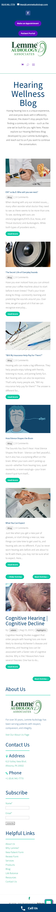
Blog (10, 197)
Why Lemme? (12, 848)
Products (10, 864)
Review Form (12, 856)
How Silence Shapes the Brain (19, 438)
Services (10, 860)
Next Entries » (41, 576)
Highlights (41, 630)
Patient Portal (28, 33)
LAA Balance (12, 873)
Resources (11, 877)
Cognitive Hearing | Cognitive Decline (27, 621)
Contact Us (11, 881)
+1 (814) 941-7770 (15, 778)
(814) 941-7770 (8, 4)
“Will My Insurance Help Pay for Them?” (24, 355)
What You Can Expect (15, 523)
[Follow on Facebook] (28, 13)
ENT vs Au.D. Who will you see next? (22, 192)
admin (13, 630)
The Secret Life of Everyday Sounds (22, 272)
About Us (10, 843)
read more (13, 233)
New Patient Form (15, 852)
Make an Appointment (28, 23)
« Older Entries (15, 576)
